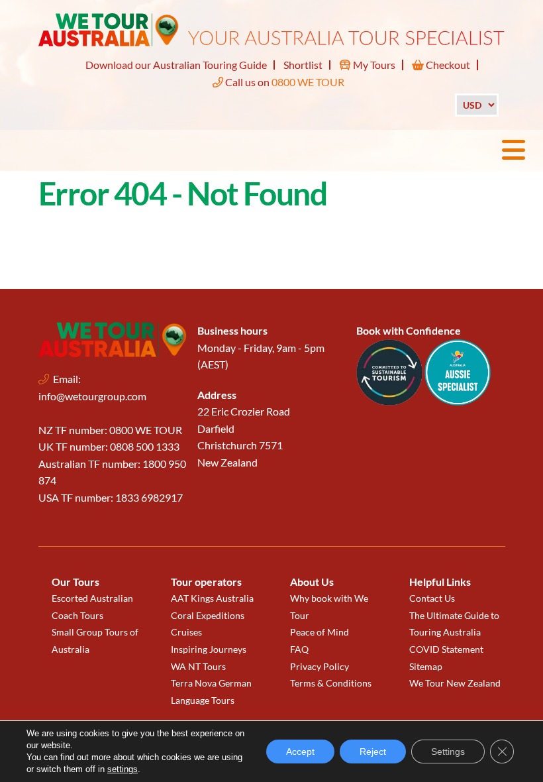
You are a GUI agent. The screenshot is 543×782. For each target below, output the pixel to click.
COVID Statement (446, 649)
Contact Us (432, 598)
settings (122, 769)
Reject (373, 751)
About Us (312, 581)
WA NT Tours (198, 666)
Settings (448, 751)
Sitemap (425, 666)
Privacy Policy (319, 666)
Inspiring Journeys (208, 649)
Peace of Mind (319, 632)
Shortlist (302, 64)
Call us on (283, 82)
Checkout (447, 64)
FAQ (299, 649)
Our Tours (75, 581)
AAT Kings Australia (212, 598)
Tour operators (206, 581)
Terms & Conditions (330, 683)
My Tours (373, 64)
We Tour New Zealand (455, 683)
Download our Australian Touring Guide (176, 64)
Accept (300, 751)
